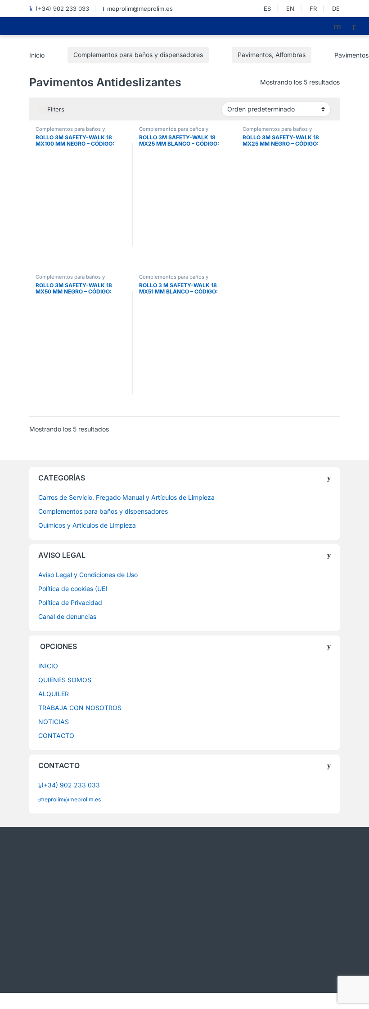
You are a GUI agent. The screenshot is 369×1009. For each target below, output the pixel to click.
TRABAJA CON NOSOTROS (80, 707)
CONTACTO (56, 735)
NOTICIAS (53, 721)
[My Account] (357, 26)
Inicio (37, 54)
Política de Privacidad (70, 602)
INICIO (48, 666)
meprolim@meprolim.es (140, 8)
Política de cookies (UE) (73, 588)
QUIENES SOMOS (64, 680)
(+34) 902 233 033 (62, 8)
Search (338, 26)
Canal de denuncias (67, 616)
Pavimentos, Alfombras (272, 54)
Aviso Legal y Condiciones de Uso (88, 574)
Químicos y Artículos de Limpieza (87, 525)
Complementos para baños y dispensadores (138, 54)
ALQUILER (53, 694)
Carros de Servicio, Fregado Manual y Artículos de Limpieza (126, 497)
